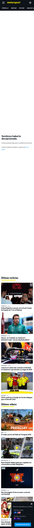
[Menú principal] (3, 2)
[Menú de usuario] (30, 3)
